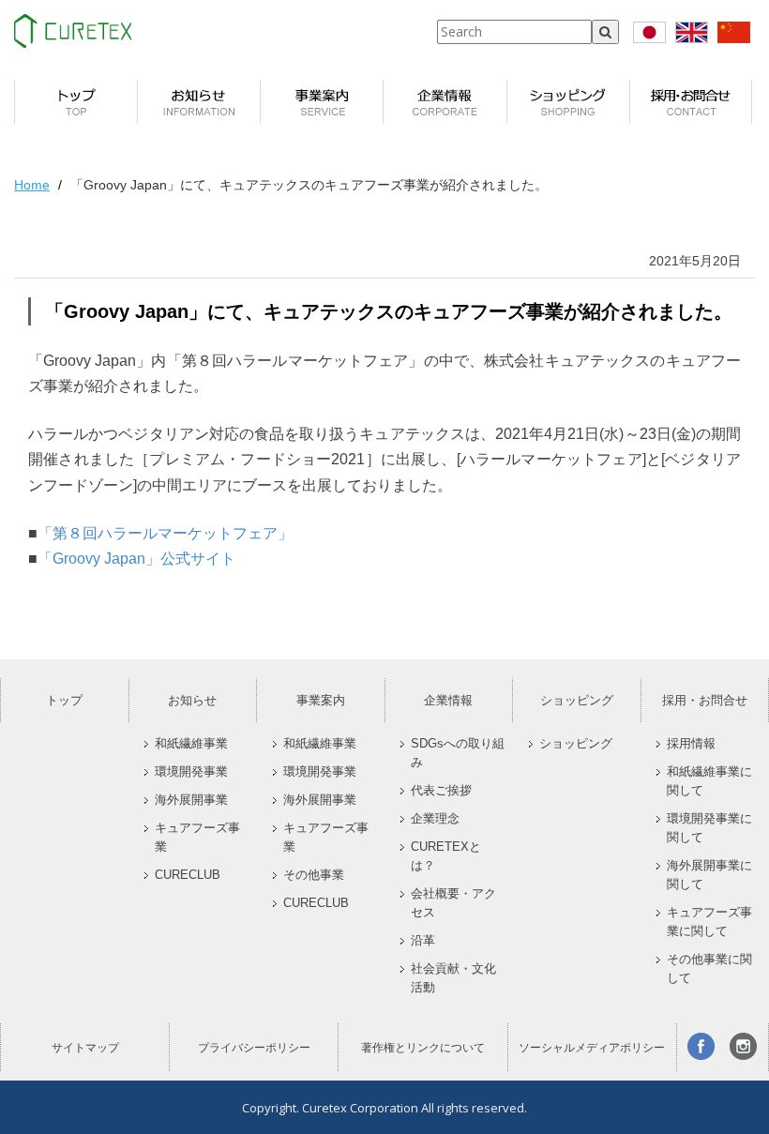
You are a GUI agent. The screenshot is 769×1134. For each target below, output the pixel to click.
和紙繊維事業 (191, 743)
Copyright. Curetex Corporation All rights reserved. (384, 1107)
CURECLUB (187, 875)
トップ (64, 700)
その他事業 (313, 875)
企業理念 (435, 818)
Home (32, 184)
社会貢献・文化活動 (453, 978)
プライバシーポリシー (254, 1047)
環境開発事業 (191, 772)
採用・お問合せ (704, 700)
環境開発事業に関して (709, 828)
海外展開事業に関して (709, 875)
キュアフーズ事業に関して (709, 922)
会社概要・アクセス (453, 903)
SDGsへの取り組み (458, 753)
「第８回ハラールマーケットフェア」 (165, 533)
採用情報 (691, 743)
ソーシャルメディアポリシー (592, 1047)
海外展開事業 (191, 800)
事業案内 (320, 700)
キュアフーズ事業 (197, 838)
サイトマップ (85, 1047)
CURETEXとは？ (446, 856)
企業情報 (448, 700)
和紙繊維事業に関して (709, 781)
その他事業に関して (709, 969)
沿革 (423, 940)
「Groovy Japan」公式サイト (136, 559)
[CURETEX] (72, 31)
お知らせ (192, 700)
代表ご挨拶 (441, 790)
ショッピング (576, 700)
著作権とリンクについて (423, 1047)
